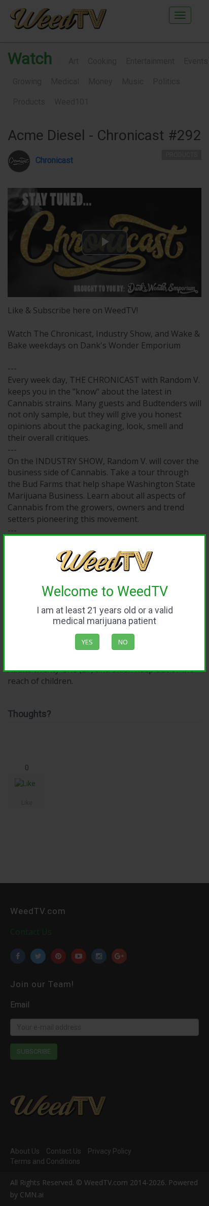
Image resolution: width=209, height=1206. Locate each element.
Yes (87, 641)
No (123, 641)
